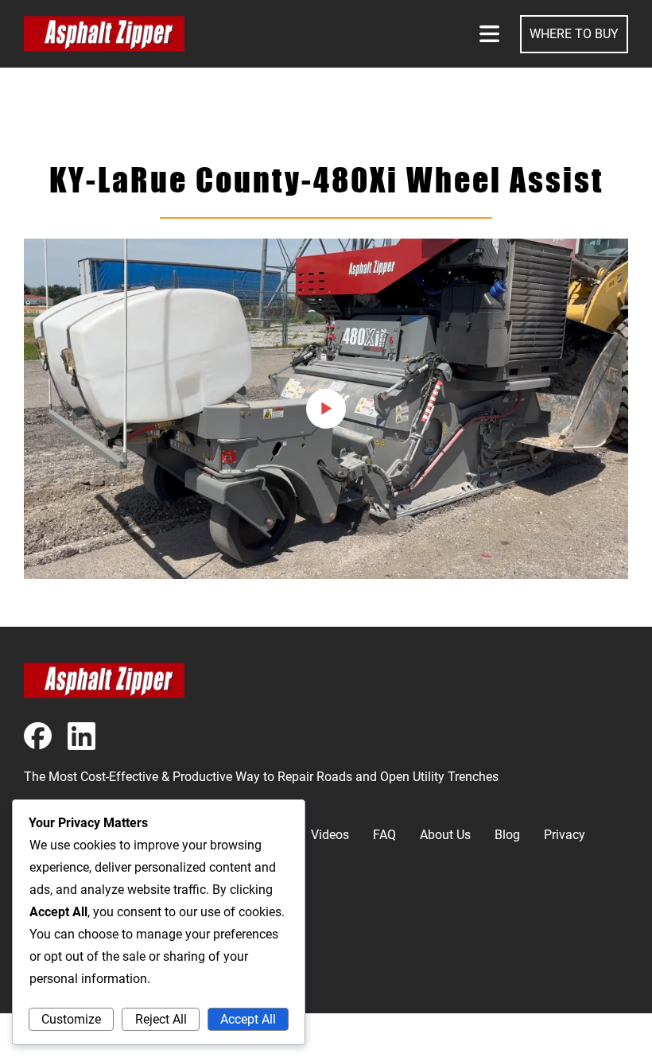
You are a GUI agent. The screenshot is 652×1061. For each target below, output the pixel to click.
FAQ (384, 834)
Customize (71, 1019)
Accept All (248, 1019)
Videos (330, 834)
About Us (445, 834)
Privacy (564, 834)
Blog (507, 834)
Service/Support (69, 981)
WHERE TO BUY (574, 33)
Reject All (161, 1019)
